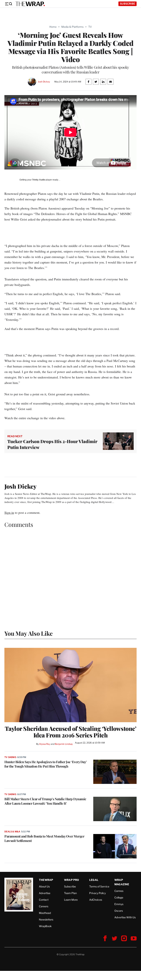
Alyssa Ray (44, 744)
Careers (43, 906)
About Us (44, 886)
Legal (93, 879)
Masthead (45, 912)
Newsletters (46, 919)
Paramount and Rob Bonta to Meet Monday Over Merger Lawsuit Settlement (44, 838)
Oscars (118, 910)
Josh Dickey (44, 81)
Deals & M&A (12, 831)
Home (53, 26)
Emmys (118, 904)
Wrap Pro (71, 879)
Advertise (44, 893)
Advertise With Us (125, 917)
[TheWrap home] (30, 4)
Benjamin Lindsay (64, 744)
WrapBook (45, 926)
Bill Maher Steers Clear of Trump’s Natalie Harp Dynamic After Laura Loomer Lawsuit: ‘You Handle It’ (45, 801)
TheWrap (46, 879)
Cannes (118, 890)
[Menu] (8, 4)
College (118, 897)
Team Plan (70, 893)
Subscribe (127, 3)
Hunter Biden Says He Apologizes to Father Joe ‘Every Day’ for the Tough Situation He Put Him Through (45, 764)
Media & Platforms (72, 26)
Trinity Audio (38, 179)
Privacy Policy (97, 893)
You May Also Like (28, 633)
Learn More (71, 899)
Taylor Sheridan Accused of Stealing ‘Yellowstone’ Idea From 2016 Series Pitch (70, 731)
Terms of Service (99, 886)
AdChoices (95, 899)
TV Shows (10, 757)
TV (90, 26)
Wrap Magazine (121, 882)
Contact (43, 899)
